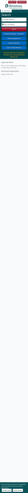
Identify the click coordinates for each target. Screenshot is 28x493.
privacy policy (5, 488)
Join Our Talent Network (14, 47)
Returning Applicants (14, 38)
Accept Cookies (6, 490)
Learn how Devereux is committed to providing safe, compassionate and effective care (14, 55)
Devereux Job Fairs (14, 43)
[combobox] (14, 19)
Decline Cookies (17, 490)
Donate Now (22, 2)
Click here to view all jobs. (10, 71)
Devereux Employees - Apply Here (14, 34)
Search (14, 29)
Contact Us (12, 2)
